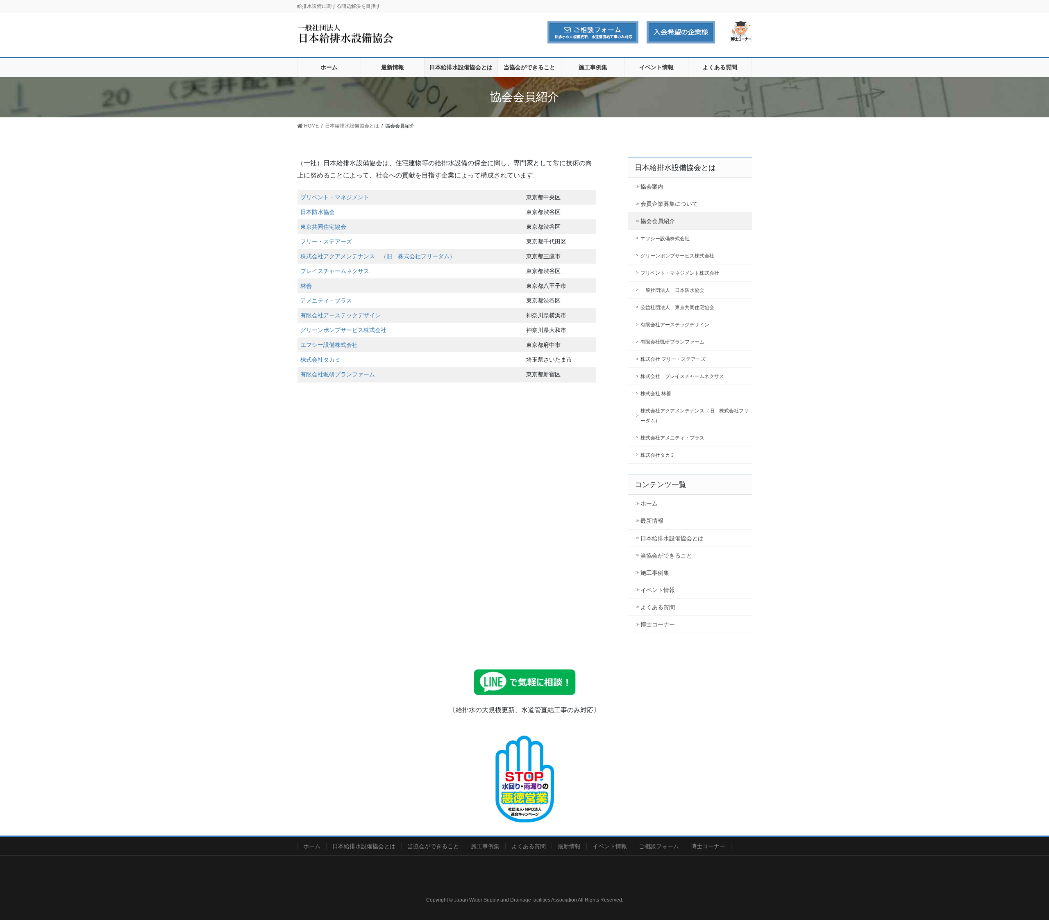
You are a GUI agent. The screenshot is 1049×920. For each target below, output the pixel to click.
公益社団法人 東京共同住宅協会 (677, 307)
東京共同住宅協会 (323, 226)
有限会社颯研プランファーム (337, 374)
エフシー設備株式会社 (329, 345)
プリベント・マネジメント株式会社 (679, 273)
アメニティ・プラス (326, 300)
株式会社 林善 (655, 393)
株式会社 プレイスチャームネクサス (682, 376)
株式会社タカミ (320, 359)
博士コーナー (657, 624)
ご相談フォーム (659, 846)
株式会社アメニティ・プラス (672, 438)
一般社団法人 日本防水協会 (672, 290)
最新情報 (651, 520)
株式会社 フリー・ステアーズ (673, 359)
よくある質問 (657, 607)
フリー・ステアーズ (326, 241)
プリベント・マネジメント (334, 197)
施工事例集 (654, 572)
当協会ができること (666, 555)
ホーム (649, 503)
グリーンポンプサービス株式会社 (343, 330)
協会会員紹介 (657, 221)
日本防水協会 (317, 212)
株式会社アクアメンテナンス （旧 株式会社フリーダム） (377, 256)
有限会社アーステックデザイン (340, 315)
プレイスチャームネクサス (334, 271)
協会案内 (651, 186)
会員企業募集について (669, 203)
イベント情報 (657, 590)
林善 (306, 285)
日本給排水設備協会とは (672, 538)
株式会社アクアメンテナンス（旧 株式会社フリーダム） (694, 415)
